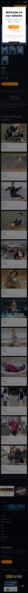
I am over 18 (14, 27)
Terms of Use (12, 37)
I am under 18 (14, 31)
